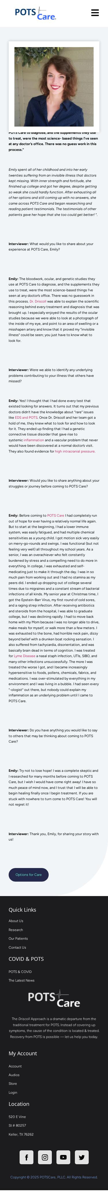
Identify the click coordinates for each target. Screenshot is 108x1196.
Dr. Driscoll (38, 301)
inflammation (34, 440)
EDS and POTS (26, 418)
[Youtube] (63, 1157)
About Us (16, 921)
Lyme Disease (24, 656)
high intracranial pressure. (75, 451)
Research (16, 930)
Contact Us (17, 947)
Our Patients (18, 939)
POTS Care (55, 515)
